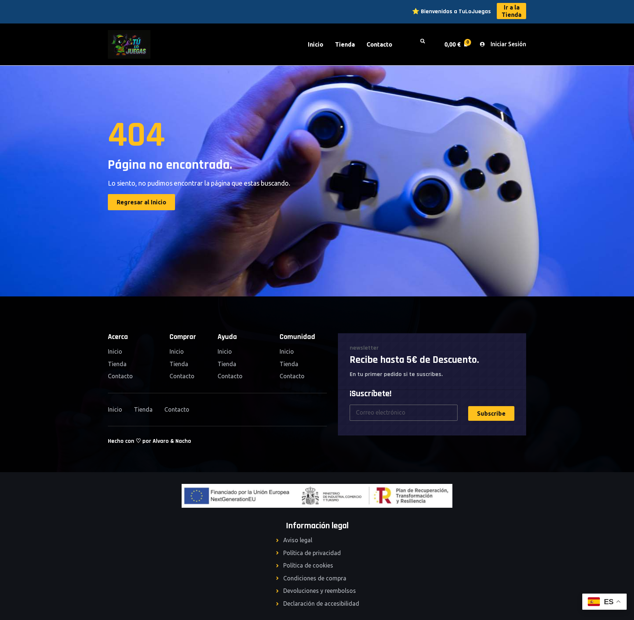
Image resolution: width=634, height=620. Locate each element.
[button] (426, 44)
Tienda (345, 44)
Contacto (379, 44)
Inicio (315, 44)
